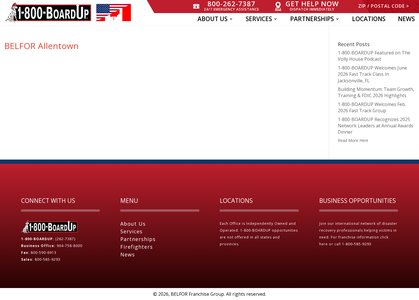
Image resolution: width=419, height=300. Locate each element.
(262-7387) (65, 238)
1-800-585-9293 (357, 244)
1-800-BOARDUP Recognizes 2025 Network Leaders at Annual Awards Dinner (375, 125)
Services (259, 20)
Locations (368, 20)
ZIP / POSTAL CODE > (383, 6)
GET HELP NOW (312, 6)
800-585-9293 (47, 259)
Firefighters (136, 246)
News (406, 20)
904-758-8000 (69, 245)
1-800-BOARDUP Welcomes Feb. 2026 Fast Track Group (372, 107)
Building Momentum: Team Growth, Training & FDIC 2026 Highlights (376, 92)
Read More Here (353, 140)
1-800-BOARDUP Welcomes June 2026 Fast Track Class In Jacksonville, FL (372, 74)
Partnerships (312, 20)
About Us (212, 20)
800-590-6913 (43, 252)
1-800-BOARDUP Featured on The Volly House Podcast (374, 56)
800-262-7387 (231, 6)
